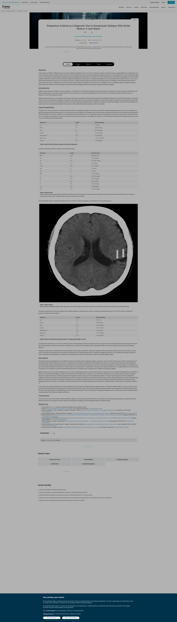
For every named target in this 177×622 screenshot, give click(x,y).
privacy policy (51, 610)
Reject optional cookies (71, 617)
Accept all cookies (51, 617)
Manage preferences (48, 613)
